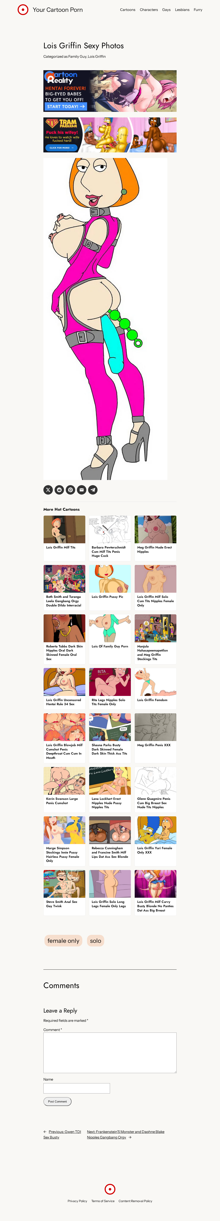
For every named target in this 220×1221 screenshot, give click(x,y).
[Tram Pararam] (110, 151)
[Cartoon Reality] (110, 110)
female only (63, 940)
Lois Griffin (97, 56)
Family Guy (77, 56)
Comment (52, 1030)
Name (48, 1079)
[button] (48, 490)
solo (95, 940)
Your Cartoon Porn (58, 9)
